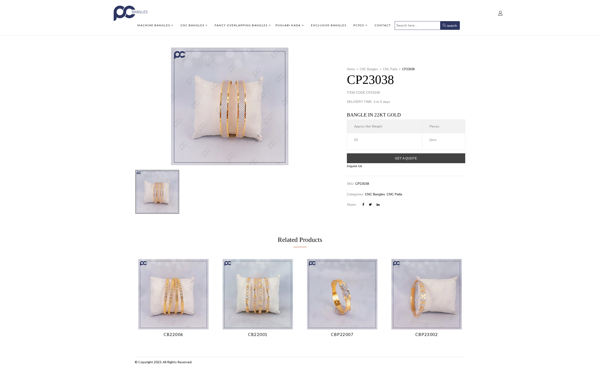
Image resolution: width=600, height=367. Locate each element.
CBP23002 (426, 334)
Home (351, 69)
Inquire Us (354, 166)
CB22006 (173, 334)
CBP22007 (342, 334)
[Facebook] (363, 204)
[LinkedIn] (378, 204)
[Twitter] (370, 204)
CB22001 (258, 334)
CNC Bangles (369, 69)
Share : (352, 204)
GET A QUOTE (406, 158)
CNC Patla (390, 69)
